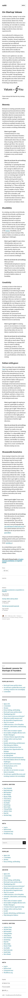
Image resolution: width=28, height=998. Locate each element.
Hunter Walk (7, 796)
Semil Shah (7, 801)
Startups (19, 615)
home (4, 979)
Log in (5, 827)
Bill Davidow (7, 792)
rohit (4, 5)
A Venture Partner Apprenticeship (14, 737)
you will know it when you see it (14, 526)
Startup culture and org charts (10, 598)
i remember (7, 691)
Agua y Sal (7, 704)
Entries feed (7, 829)
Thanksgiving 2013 (9, 714)
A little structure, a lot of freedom (14, 724)
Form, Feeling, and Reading (12, 710)
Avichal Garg (7, 815)
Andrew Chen (8, 811)
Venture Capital (6, 619)
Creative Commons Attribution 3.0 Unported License (12, 560)
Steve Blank (7, 794)
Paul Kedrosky (8, 790)
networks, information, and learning (15, 726)
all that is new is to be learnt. (12, 764)
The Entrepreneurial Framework (10, 606)
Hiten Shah (7, 807)
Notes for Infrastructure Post (12, 747)
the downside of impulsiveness (13, 720)
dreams (6, 708)
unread (6, 728)
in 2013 (6, 741)
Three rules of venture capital (13, 730)
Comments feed (8, 831)
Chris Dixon (7, 798)
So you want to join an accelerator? (14, 716)
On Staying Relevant (10, 753)
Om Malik (7, 803)
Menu (23, 5)
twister (7, 231)
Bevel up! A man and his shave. (13, 685)
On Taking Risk (8, 755)
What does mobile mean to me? (13, 718)
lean (4, 369)
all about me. (6, 983)
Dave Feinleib (8, 788)
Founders (12, 617)
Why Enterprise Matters (11, 745)
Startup (16, 617)
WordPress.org (8, 833)
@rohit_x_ (9, 543)
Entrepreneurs (5, 617)
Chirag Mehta (8, 809)
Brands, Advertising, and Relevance (14, 743)
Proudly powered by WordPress (13, 995)
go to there (7, 532)
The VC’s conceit (9, 722)
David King (7, 805)
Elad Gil (6, 813)
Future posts (6, 987)
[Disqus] (14, 642)
